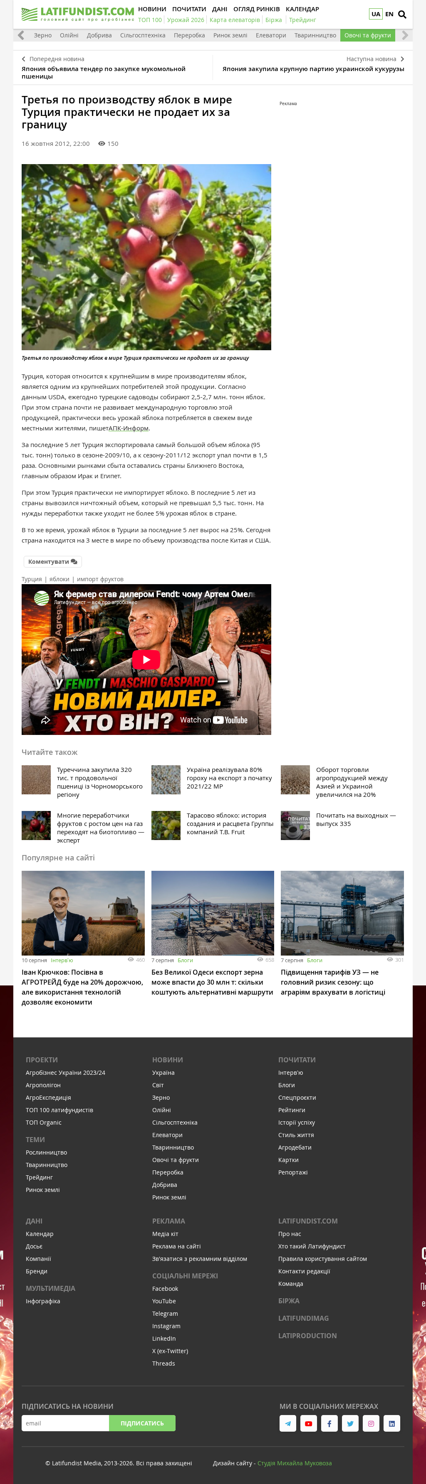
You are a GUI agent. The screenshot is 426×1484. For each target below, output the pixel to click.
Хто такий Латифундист (312, 1246)
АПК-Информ (129, 428)
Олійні (69, 35)
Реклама (168, 1221)
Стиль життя (296, 1135)
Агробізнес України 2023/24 (65, 1072)
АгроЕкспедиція (48, 1097)
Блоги (185, 960)
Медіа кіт (165, 1234)
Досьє (34, 1246)
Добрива (99, 35)
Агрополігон (43, 1085)
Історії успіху (296, 1122)
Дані (34, 1221)
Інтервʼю (62, 960)
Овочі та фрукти (367, 35)
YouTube (164, 1301)
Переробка (189, 35)
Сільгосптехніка (143, 35)
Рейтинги (291, 1110)
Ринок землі (230, 35)
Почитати (297, 1059)
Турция (32, 579)
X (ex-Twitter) (170, 1351)
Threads (163, 1363)
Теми (35, 1139)
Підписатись (142, 1423)
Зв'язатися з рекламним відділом (199, 1259)
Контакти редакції (304, 1271)
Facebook (165, 1288)
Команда (290, 1283)
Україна (163, 1072)
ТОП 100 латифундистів (59, 1110)
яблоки (59, 579)
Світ (158, 1085)
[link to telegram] (288, 1423)
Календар (40, 1234)
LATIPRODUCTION (307, 1335)
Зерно (43, 35)
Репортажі (293, 1172)
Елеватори (271, 35)
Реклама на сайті (176, 1246)
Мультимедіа (50, 1288)
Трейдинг (39, 1177)
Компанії (38, 1259)
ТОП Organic (44, 1122)
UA (376, 14)
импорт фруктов (100, 579)
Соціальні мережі (185, 1275)
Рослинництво (46, 1152)
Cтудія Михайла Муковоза (295, 1463)
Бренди (36, 1271)
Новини (167, 1059)
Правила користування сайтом (322, 1259)
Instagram (166, 1326)
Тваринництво (315, 35)
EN (389, 14)
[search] (402, 14)
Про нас (289, 1234)
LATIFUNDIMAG (303, 1318)
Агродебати (295, 1147)
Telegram (165, 1313)
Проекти (42, 1059)
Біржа (289, 1300)
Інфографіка (43, 1301)
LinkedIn (164, 1338)
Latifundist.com (308, 1221)
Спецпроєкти (297, 1097)
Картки (288, 1160)
